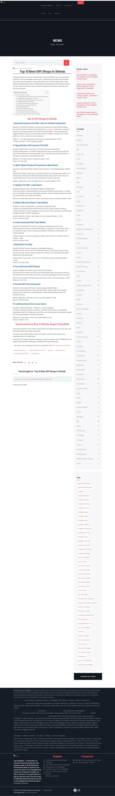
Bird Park (89, 705)
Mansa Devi (64, 703)
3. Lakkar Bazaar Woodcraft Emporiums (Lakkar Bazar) (30, 100)
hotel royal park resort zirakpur (74, 743)
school (79, 398)
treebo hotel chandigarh (57, 743)
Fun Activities (81, 271)
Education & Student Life (85, 229)
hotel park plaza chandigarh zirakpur (51, 741)
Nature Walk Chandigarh (84, 582)
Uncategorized (81, 454)
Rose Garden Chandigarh (84, 627)
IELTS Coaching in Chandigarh (45, 697)
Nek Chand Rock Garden (84, 586)
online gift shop (35, 353)
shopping (29, 68)
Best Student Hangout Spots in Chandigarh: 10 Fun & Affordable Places (87, 114)
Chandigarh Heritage (83, 516)
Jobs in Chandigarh (83, 309)
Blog (50, 13)
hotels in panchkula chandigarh (90, 748)
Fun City (63, 705)
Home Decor (80, 290)
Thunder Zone (45, 705)
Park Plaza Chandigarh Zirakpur (60, 723)
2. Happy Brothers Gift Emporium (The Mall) (27, 98)
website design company (85, 459)
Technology (80, 435)
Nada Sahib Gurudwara (32, 705)
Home (53, 44)
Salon (78, 393)
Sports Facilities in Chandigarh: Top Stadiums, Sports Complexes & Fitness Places (87, 77)
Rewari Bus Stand (71, 693)
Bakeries (79, 173)
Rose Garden (47, 703)
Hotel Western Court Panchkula (43, 721)
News (78, 328)
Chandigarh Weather (46, 5)
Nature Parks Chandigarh (84, 578)
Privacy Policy (47, 790)
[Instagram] (79, 790)
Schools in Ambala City (82, 700)
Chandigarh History (82, 520)
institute (79, 304)
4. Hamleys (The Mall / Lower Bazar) (25, 101)
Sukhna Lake (38, 703)
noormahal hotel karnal (91, 745)
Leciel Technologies (31, 792)
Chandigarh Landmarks (83, 524)
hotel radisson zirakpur (20, 750)
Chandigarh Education (21, 783)
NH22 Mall (25, 713)
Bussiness (80, 187)
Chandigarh (17, 736)
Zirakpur (48, 736)
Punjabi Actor (81, 356)
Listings (43, 13)
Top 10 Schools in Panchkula (33, 700)
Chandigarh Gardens (83, 512)
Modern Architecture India (84, 574)
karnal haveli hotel (61, 745)
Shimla (23, 68)
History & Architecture (84, 285)
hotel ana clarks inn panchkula (23, 748)
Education (80, 224)
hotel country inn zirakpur (40, 748)
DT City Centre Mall (74, 713)
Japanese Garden (19, 705)
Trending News (81, 449)
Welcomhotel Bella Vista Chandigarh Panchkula (85, 718)
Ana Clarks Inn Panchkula (43, 718)
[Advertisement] (57, 26)
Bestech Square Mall (61, 713)
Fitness (79, 257)
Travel (79, 445)
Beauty (79, 178)
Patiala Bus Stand (23, 695)
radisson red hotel (49, 745)
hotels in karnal (18, 738)
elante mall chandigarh (83, 557)
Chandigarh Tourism (83, 537)
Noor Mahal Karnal (55, 716)
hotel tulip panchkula (69, 741)
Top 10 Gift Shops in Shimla (22, 95)
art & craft (59, 44)
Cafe (78, 192)
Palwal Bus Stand (49, 693)
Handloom (50, 129)
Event (78, 243)
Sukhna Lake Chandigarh (84, 640)
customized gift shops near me (37, 350)
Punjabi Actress (82, 360)
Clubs (78, 201)
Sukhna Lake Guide (82, 644)
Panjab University (82, 590)
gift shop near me (60, 350)
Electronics (80, 234)
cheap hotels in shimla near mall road (28, 741)
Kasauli (25, 736)
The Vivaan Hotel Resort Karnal (72, 716)
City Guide (80, 196)
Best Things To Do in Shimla (61, 345)
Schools (79, 402)
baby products (81, 168)
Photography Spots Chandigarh (85, 598)
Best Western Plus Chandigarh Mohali (26, 727)
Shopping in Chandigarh (84, 636)
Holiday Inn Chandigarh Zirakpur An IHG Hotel (83, 725)
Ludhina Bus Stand (90, 690)
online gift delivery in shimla (21, 353)
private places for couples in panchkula (87, 603)
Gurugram (40, 736)
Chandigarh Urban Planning (84, 549)
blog (78, 182)
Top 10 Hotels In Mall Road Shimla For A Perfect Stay (36, 379)
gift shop (50, 350)
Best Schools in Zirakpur (66, 700)
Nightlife (79, 332)
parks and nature (82, 337)
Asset (78, 159)
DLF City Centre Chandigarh (45, 713)
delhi (78, 215)
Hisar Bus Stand (81, 693)
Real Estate (80, 365)
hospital (79, 295)
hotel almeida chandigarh (75, 745)
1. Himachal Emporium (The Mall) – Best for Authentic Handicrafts (32, 96)
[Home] (3, 3)
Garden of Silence (82, 561)
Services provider (82, 407)
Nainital (79, 323)
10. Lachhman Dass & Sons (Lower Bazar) (27, 112)
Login (80, 3)
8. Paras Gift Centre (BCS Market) (25, 108)
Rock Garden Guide (82, 619)
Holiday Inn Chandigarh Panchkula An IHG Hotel (69, 721)
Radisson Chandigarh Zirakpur (81, 723)
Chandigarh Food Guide (84, 508)
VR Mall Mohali (80, 711)
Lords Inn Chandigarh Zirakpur (39, 723)
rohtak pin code (82, 388)
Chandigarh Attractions (83, 500)
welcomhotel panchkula (46, 738)
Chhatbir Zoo (73, 703)
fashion (79, 253)
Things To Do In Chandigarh (85, 660)
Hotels (58, 5)
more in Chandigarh (58, 736)
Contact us (57, 13)
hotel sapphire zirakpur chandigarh (64, 738)
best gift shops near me (20, 350)
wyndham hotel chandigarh (58, 748)
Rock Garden (81, 384)
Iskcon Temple (71, 705)
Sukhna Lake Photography (84, 648)
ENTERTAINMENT (82, 239)
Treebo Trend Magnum (56, 727)
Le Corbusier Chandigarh (84, 570)
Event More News (82, 248)
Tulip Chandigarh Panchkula (23, 721)
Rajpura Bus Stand (34, 695)
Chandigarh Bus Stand (38, 690)
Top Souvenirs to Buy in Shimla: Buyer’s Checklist (27, 114)
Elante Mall (30, 703)
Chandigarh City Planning (84, 504)
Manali (79, 313)
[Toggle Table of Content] (46, 92)
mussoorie (80, 318)
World (78, 463)
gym (78, 276)
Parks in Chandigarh (83, 594)
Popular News (81, 351)
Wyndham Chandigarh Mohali (74, 727)
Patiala (79, 342)
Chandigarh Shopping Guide (85, 528)
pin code (79, 346)
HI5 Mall (32, 713)
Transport (80, 440)
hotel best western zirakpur (40, 743)
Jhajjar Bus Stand (25, 693)
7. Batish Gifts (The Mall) (23, 107)
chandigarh (80, 491)
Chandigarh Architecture (84, 495)
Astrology (80, 164)
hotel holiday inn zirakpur (83, 738)
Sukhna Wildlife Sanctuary (84, 652)
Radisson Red (89, 727)
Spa (78, 421)
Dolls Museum (95, 703)
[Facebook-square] (75, 790)
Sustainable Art (81, 656)
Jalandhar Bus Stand (78, 690)
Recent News (81, 370)
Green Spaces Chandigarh (84, 565)
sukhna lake (81, 431)
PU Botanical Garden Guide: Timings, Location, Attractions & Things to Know (87, 96)
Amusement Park (82, 145)
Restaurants (68, 5)
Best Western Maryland (59, 725)
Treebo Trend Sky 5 (28, 718)
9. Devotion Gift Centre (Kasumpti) (25, 110)
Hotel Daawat (43, 727)
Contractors (80, 206)
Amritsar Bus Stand (60, 693)
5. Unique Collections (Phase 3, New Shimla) (27, 103)
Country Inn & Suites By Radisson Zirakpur (37, 725)
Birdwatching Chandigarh (84, 483)
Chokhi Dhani (55, 705)
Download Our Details (88, 676)
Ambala (79, 140)
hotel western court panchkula (34, 745)
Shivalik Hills (81, 631)
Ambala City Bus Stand (64, 690)
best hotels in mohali (73, 748)
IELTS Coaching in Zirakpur (78, 695)
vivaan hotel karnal (91, 743)
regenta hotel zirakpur (31, 738)
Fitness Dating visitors (84, 262)
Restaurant (80, 374)
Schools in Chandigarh (50, 700)
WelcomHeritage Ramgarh (61, 718)
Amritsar (32, 736)
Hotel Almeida (24, 723)
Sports (79, 426)
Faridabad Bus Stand (37, 693)
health (79, 281)
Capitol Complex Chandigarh (85, 487)
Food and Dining (82, 267)
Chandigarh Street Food (84, 532)
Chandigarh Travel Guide (84, 545)
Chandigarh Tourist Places (84, 541)
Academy (80, 135)
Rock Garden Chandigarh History (86, 615)
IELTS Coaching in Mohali (27, 697)
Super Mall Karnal (68, 711)
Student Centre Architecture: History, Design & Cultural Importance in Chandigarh (86, 86)
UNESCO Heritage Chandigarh (85, 664)
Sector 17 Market (84, 703)
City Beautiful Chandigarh (84, 553)
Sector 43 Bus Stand (52, 690)
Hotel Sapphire (91, 721)
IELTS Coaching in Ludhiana (62, 695)
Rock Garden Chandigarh (84, 611)
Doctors (79, 220)
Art (78, 150)
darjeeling (80, 210)
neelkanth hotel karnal (83, 741)
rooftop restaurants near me (85, 623)
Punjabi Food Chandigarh (84, 607)
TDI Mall (93, 713)
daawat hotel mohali (25, 743)
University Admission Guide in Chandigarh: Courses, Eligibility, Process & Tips (87, 105)
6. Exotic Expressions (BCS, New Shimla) (26, 105)
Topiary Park (81, 705)
